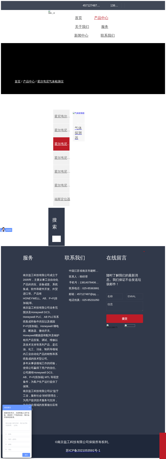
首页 (18, 81)
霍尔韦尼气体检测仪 (50, 81)
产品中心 (29, 81)
